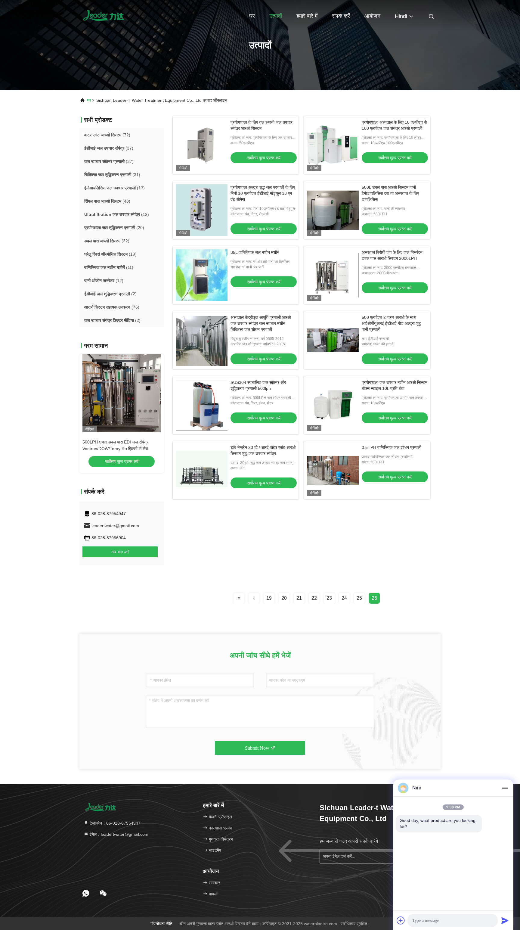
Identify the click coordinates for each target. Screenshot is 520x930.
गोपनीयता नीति (161, 923)
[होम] (103, 15)
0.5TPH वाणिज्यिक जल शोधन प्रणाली (391, 447)
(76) (111, 307)
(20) (114, 227)
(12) (116, 214)
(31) (112, 174)
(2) (110, 293)
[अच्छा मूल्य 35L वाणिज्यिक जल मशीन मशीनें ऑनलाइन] (202, 275)
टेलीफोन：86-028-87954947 (114, 823)
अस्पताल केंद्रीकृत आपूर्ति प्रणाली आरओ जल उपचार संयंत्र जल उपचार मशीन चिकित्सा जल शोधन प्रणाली (261, 323)
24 (344, 598)
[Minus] (505, 788)
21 (299, 598)
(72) (107, 134)
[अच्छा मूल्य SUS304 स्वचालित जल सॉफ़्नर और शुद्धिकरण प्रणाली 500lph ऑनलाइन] (202, 405)
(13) (114, 187)
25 (359, 598)
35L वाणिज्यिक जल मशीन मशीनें (255, 252)
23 (329, 598)
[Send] (505, 920)
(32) (106, 240)
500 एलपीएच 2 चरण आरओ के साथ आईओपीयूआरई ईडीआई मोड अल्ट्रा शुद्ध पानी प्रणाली (391, 323)
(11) (108, 267)
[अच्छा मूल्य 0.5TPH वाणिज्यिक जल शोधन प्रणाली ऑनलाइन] (333, 470)
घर (252, 16)
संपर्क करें (341, 16)
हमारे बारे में (306, 16)
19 (269, 598)
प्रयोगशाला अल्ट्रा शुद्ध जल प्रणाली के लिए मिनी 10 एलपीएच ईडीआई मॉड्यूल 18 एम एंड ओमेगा (263, 193)
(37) (108, 148)
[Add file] (401, 920)
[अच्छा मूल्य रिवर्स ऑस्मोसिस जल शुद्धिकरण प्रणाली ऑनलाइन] (121, 393)
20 (284, 598)
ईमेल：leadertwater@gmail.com (118, 834)
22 (314, 598)
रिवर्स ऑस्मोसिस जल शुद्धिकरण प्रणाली (111, 442)
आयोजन (372, 16)
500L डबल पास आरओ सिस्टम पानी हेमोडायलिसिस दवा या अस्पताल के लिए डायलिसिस (390, 193)
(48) (107, 201)
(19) (110, 254)
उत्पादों (275, 16)
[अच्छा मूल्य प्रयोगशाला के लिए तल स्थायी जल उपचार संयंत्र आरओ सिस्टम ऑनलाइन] (202, 145)
